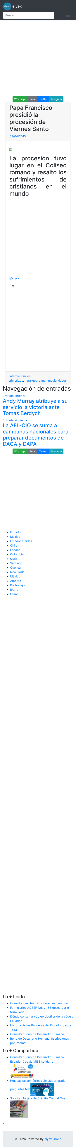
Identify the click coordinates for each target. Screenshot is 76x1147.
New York (17, 572)
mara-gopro (32, 380)
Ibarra (14, 589)
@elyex (14, 278)
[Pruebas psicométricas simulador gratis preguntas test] (42, 1089)
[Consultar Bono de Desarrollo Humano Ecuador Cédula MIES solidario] (22, 1071)
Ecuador (16, 532)
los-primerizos (13, 380)
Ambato (15, 581)
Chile (13, 545)
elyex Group (52, 1139)
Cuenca (15, 567)
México (15, 536)
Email (33, 99)
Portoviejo (17, 585)
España (15, 550)
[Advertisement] (38, 58)
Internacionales (19, 376)
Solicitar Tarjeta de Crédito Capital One (37, 1098)
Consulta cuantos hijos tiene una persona (39, 1003)
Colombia (17, 554)
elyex (16, 6)
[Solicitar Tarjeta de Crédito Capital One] (19, 1109)
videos (62, 380)
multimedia (49, 380)
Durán (14, 594)
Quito (14, 559)
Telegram (56, 99)
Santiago (16, 563)
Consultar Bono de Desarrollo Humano (37, 1034)
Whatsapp (20, 99)
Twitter (43, 99)
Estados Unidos (21, 541)
